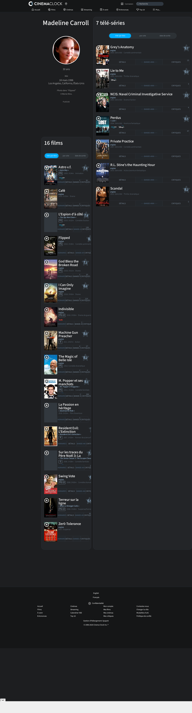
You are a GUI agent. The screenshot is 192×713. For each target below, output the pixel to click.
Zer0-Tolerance (70, 524)
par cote (66, 155)
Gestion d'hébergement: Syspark (96, 621)
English (96, 593)
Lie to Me (117, 70)
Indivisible (66, 309)
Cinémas (69, 10)
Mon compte (108, 606)
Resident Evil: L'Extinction (69, 429)
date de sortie (80, 155)
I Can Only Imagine (66, 286)
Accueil (37, 10)
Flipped (64, 238)
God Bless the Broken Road (69, 263)
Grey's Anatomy (122, 47)
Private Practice (122, 141)
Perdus (115, 118)
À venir (105, 10)
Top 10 (142, 10)
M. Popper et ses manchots (71, 382)
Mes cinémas (108, 613)
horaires (61, 182)
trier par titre (52, 155)
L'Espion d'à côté (71, 214)
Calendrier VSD (76, 613)
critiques (84, 181)
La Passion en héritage (69, 406)
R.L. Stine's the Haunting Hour (132, 165)
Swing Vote (67, 476)
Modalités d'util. (142, 613)
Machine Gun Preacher (68, 334)
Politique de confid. (144, 616)
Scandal (116, 188)
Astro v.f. (65, 167)
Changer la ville (142, 609)
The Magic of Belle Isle (68, 358)
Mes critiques (108, 616)
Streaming (88, 10)
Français (96, 597)
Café (62, 190)
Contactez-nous (142, 606)
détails (69, 182)
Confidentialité (98, 603)
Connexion (128, 3)
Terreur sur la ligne (68, 501)
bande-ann (77, 181)
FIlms (53, 10)
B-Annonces (124, 10)
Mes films (107, 609)
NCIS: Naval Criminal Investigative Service (141, 94)
